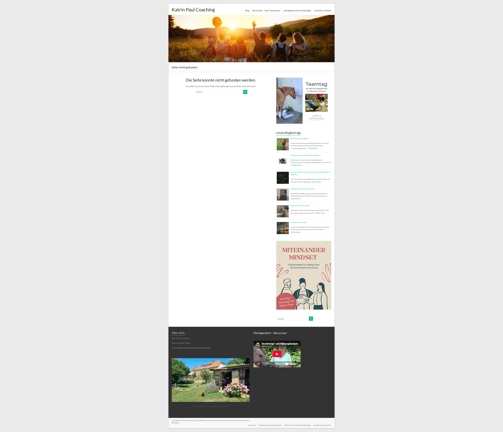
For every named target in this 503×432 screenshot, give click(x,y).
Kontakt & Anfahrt (323, 10)
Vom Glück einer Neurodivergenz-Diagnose (305, 155)
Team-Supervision (272, 10)
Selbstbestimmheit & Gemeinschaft (302, 189)
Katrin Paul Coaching (193, 9)
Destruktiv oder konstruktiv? (300, 206)
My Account (252, 425)
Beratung (257, 10)
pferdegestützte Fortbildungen (297, 10)
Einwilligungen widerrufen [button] (322, 425)
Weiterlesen (313, 148)
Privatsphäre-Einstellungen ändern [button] (270, 425)
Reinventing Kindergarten (299, 139)
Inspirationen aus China (299, 222)
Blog (247, 10)
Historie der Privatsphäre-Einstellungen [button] (297, 425)
